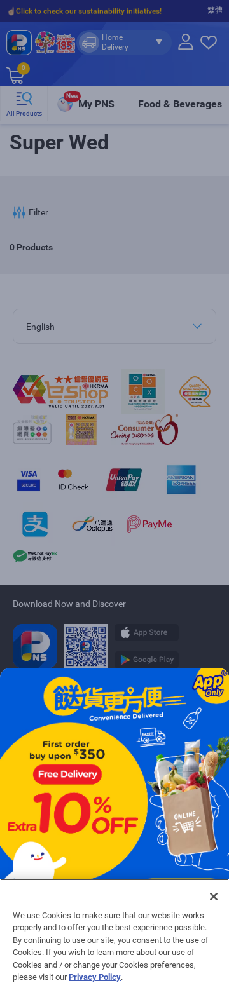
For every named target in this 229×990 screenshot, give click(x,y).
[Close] (214, 897)
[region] (114, 934)
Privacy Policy (95, 977)
